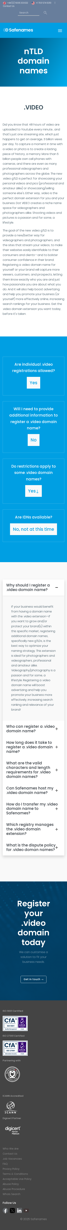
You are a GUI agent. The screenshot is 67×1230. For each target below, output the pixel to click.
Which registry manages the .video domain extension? (30, 829)
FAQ (5, 1164)
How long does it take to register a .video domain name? (29, 747)
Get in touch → (33, 979)
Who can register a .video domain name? (30, 729)
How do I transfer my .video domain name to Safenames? (32, 809)
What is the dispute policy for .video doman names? (31, 847)
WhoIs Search (11, 1194)
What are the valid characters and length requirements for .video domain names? (28, 769)
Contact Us (8, 6)
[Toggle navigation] (60, 30)
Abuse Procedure (14, 1189)
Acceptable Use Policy (17, 1179)
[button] (33, 376)
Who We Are (11, 1148)
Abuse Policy (11, 1184)
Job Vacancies (12, 1159)
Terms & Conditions (15, 1174)
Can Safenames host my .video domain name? (29, 790)
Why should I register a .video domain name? (28, 587)
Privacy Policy (11, 1169)
